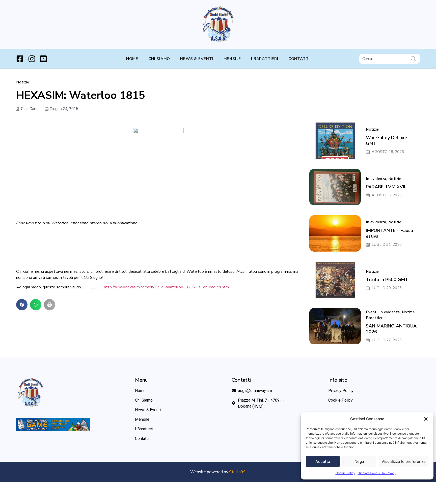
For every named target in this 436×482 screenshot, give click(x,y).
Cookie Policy (345, 473)
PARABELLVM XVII (385, 187)
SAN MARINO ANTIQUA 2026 (391, 329)
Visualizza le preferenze (404, 461)
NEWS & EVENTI (196, 58)
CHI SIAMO (159, 58)
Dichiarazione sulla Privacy (377, 473)
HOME (132, 58)
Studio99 (237, 472)
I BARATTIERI (264, 58)
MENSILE (232, 58)
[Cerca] (414, 59)
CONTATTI (299, 58)
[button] (425, 418)
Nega (359, 461)
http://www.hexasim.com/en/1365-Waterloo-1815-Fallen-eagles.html (167, 287)
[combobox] (384, 59)
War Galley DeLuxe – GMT (388, 140)
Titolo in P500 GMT (387, 280)
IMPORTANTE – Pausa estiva (389, 233)
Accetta (322, 461)
